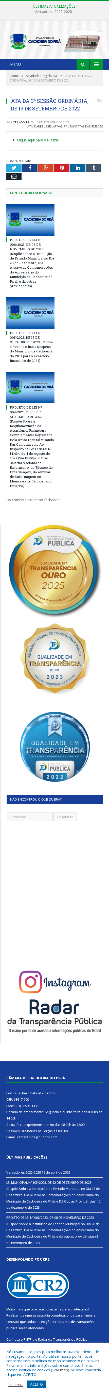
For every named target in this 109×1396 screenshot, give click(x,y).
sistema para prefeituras (68, 1309)
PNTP (28, 1339)
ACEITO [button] (36, 1384)
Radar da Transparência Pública (62, 1339)
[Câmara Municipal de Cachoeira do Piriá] (54, 40)
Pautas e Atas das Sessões (83, 126)
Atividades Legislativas (44, 126)
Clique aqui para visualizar (38, 140)
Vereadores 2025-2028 (23, 1172)
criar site (37, 1309)
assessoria (41, 1315)
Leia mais (60, 1370)
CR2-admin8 (21, 122)
